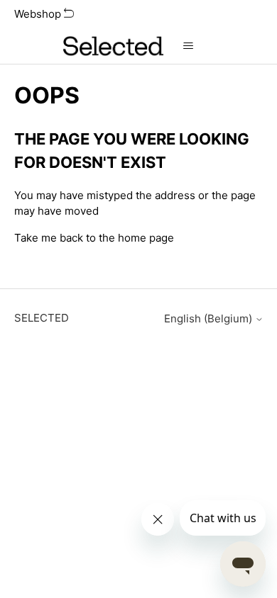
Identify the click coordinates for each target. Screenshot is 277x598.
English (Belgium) (209, 318)
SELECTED (41, 318)
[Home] (113, 46)
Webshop (39, 14)
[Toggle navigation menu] (188, 46)
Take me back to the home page (94, 237)
